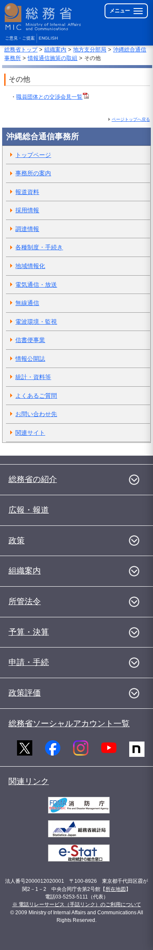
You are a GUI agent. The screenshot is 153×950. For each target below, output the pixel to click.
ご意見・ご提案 (20, 38)
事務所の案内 (33, 173)
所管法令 (24, 601)
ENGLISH (48, 38)
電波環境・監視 (36, 321)
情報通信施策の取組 (52, 58)
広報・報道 (28, 509)
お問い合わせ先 (36, 414)
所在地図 (115, 889)
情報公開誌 (30, 358)
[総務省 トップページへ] (43, 17)
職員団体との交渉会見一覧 (49, 97)
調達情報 (27, 228)
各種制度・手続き (39, 247)
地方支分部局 (89, 49)
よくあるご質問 (36, 395)
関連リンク (28, 781)
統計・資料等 (33, 377)
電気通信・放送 (36, 284)
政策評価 (24, 692)
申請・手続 (28, 662)
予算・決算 (28, 632)
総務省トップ (20, 49)
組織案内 (55, 49)
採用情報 (27, 210)
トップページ (33, 154)
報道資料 (27, 191)
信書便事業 (30, 340)
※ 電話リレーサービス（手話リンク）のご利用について (76, 904)
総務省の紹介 (32, 479)
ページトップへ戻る (131, 119)
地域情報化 (30, 265)
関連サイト (30, 432)
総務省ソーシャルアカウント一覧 (69, 723)
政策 (16, 540)
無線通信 (27, 303)
